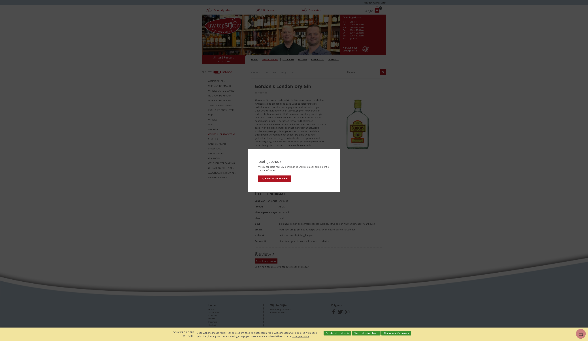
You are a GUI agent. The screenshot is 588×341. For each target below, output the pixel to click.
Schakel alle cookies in (337, 333)
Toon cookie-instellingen (366, 333)
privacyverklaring (300, 336)
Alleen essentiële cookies (396, 333)
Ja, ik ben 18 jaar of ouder (274, 178)
